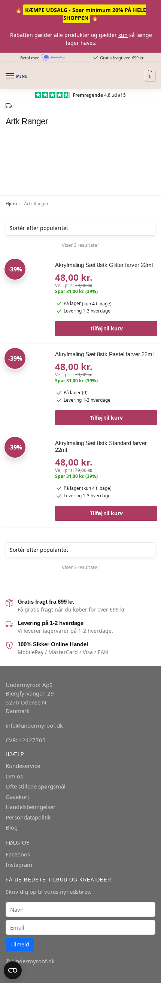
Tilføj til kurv (106, 328)
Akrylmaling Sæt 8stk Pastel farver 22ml (104, 354)
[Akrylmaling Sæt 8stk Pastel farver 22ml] (26, 371)
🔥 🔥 (80, 13)
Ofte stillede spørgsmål (36, 786)
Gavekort (17, 796)
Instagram (19, 864)
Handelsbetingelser (30, 807)
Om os (14, 776)
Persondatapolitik (28, 817)
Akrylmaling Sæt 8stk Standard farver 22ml (101, 446)
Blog (12, 827)
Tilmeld (19, 944)
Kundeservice (23, 765)
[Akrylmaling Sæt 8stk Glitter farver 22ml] (26, 281)
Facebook (18, 854)
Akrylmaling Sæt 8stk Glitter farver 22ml (104, 265)
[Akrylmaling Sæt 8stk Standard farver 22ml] (26, 459)
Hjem (11, 203)
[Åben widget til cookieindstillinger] (13, 970)
